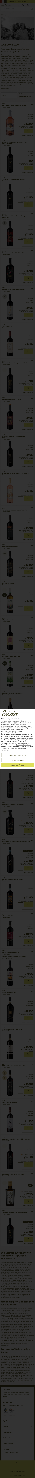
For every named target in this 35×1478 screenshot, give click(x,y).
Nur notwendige (17, 760)
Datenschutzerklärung (23, 745)
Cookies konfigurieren (17, 755)
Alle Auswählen (17, 765)
